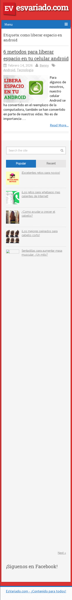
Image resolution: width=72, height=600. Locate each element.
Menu (8, 24)
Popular (21, 163)
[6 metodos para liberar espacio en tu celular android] (25, 89)
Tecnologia (25, 70)
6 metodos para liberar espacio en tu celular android (36, 55)
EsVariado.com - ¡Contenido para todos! (36, 591)
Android (9, 70)
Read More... (59, 125)
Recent (51, 163)
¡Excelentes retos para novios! (41, 172)
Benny (44, 65)
